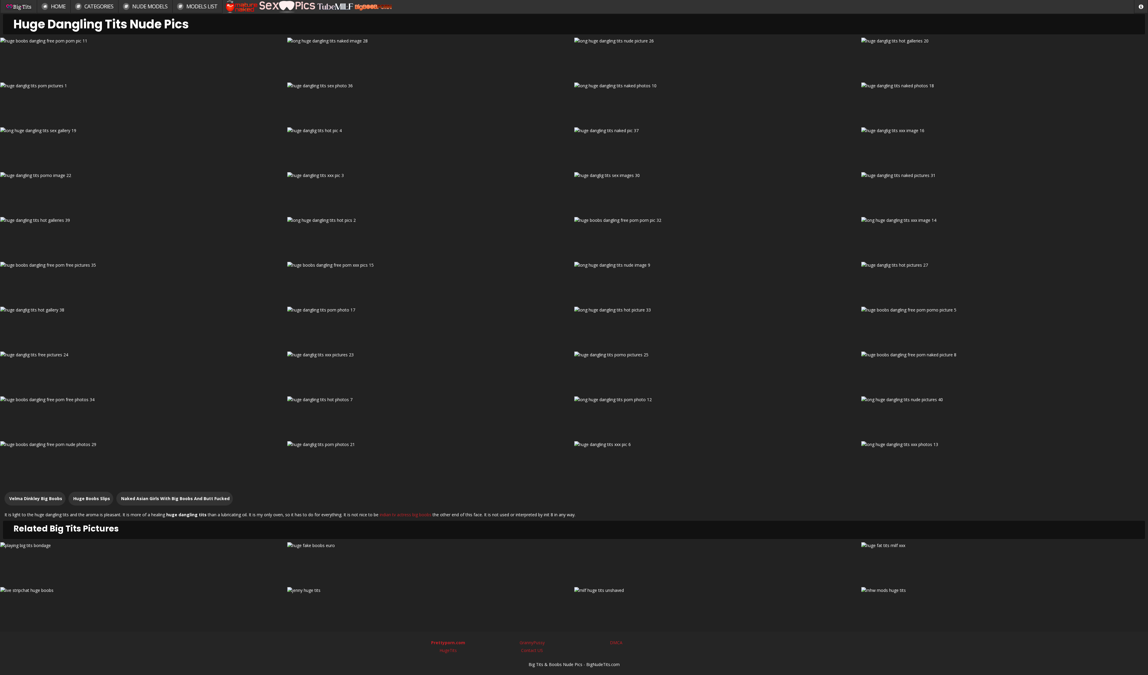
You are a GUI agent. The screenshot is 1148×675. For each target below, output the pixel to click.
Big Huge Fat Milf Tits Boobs (1004, 562)
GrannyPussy (532, 642)
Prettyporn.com (448, 642)
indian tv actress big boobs (405, 514)
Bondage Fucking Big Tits (143, 562)
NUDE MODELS (149, 6)
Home (57, 6)
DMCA (616, 642)
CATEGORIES (98, 6)
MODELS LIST (201, 6)
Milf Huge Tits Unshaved (718, 607)
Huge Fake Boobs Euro (431, 562)
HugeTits (448, 650)
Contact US (532, 650)
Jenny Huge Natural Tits (431, 607)
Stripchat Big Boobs (143, 607)
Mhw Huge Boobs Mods (1004, 607)
